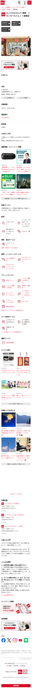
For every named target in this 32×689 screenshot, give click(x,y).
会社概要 (9, 665)
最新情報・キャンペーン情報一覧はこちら (16, 198)
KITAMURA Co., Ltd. (12, 677)
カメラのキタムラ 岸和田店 (11, 503)
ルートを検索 (23, 97)
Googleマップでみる (16, 494)
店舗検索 (19, 1)
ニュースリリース (22, 663)
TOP (2, 7)
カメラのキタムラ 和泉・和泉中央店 (14, 515)
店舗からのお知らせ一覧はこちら (16, 464)
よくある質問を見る (7, 595)
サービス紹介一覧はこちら (16, 403)
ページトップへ (26, 658)
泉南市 (9, 9)
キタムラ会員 (24, 1)
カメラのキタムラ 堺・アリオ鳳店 (13, 526)
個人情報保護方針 (10, 663)
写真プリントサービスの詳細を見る (12, 310)
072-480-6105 (5, 117)
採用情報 (15, 665)
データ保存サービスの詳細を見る (11, 332)
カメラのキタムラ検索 (18, 7)
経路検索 (16, 685)
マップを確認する (8, 97)
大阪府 (3, 9)
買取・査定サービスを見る (9, 248)
